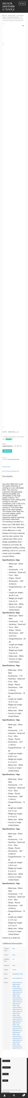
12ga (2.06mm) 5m (17, 999)
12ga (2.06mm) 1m (17, 992)
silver (13, 965)
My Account (4, 1095)
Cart (22, 1094)
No (13, 959)
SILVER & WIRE (11, 15)
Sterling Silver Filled (17, 974)
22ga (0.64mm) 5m (17, 1048)
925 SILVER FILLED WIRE (13, 17)
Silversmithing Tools (17, 978)
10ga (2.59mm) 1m (17, 982)
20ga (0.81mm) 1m (17, 1030)
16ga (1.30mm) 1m (17, 1011)
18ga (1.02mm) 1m (17, 1021)
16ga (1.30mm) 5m (17, 1019)
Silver (13, 954)
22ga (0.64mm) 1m (17, 1040)
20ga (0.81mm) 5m (17, 1038)
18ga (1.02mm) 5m (17, 1028)
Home (5, 15)
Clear (20, 446)
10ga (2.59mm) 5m (17, 990)
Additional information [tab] (10, 471)
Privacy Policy (6, 1092)
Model (4, 444)
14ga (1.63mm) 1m (17, 1001)
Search (14, 1095)
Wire (13, 948)
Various (14, 969)
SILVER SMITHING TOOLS (8, 6)
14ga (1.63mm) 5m (17, 1009)
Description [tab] (6, 466)
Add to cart (7, 451)
